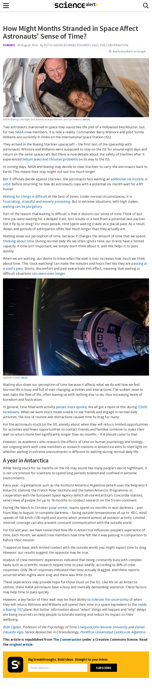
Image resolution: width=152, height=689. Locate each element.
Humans (9, 45)
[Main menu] (6, 5)
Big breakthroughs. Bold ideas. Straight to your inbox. (68, 659)
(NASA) (86, 119)
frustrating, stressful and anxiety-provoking (36, 201)
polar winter (58, 507)
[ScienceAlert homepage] (76, 5)
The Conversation (67, 639)
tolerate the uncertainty (110, 599)
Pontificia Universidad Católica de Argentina (112, 632)
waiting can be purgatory (22, 206)
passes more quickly (71, 407)
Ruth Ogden (12, 627)
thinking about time (18, 241)
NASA (19, 132)
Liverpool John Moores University (102, 627)
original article (21, 644)
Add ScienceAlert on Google (129, 51)
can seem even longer (48, 273)
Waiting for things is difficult (25, 196)
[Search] (146, 5)
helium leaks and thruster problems (50, 159)
